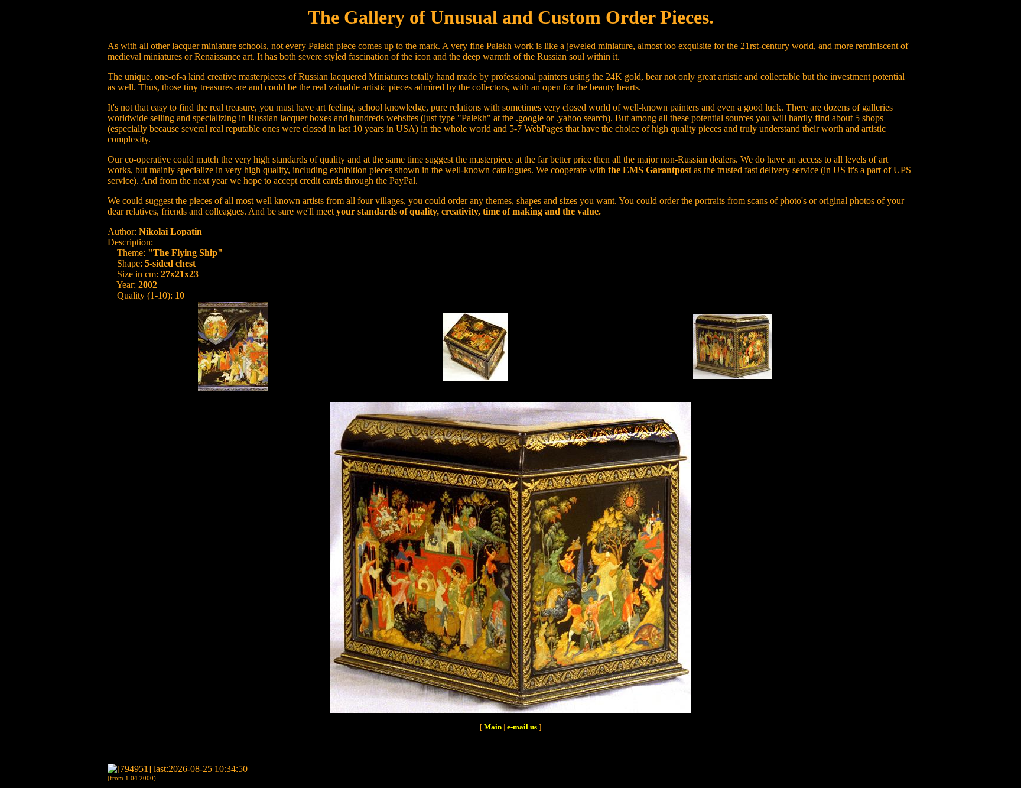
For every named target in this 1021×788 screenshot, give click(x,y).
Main (493, 726)
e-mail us (522, 726)
